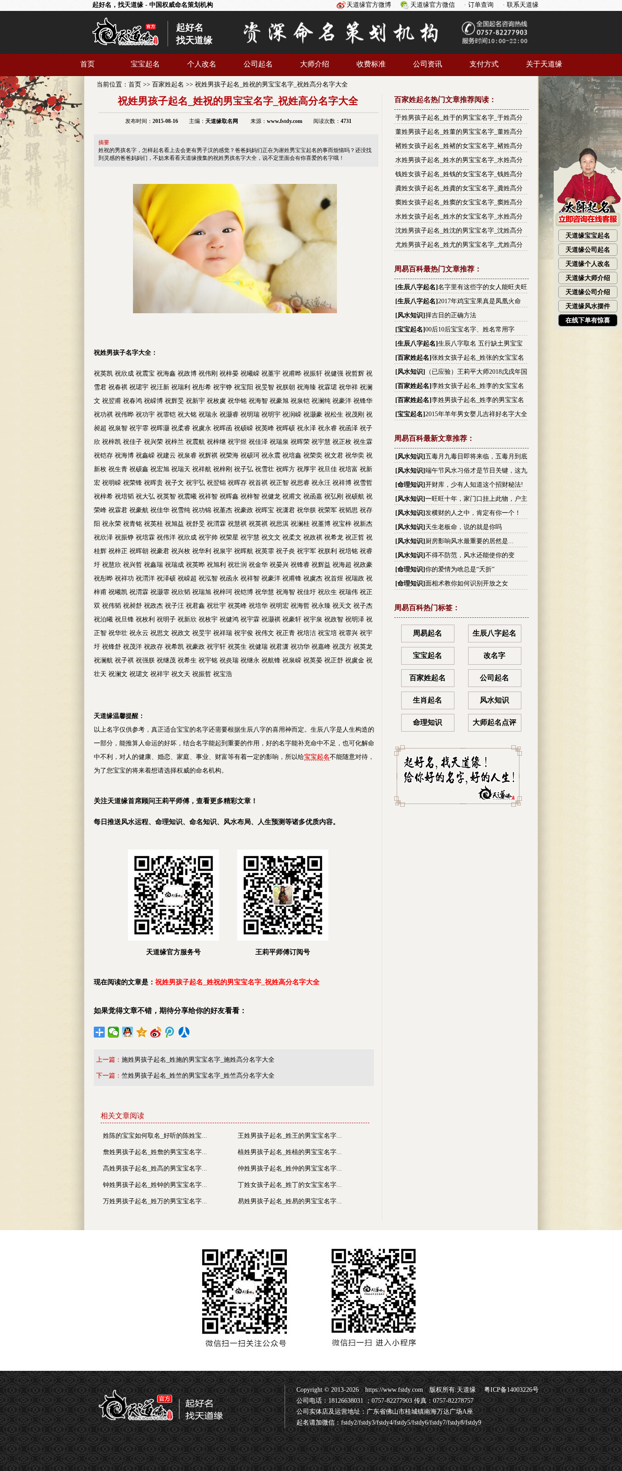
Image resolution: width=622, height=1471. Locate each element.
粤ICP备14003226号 (510, 1389)
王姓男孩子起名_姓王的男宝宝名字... (290, 1135)
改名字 (494, 655)
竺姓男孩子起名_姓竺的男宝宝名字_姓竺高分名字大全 (198, 1075)
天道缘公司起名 (588, 249)
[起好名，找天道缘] (155, 1424)
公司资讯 (427, 64)
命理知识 (410, 484)
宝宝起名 (145, 64)
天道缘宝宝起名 (588, 235)
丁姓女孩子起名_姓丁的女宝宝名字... (290, 1184)
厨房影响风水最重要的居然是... (469, 541)
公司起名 (258, 64)
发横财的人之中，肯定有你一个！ (473, 512)
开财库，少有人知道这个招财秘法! (474, 484)
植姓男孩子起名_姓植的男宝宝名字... (290, 1152)
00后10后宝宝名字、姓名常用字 (470, 329)
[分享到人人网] (184, 1032)
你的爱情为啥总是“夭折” (460, 569)
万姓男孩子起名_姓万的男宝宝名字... (155, 1201)
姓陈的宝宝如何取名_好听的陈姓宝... (155, 1135)
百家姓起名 (168, 84)
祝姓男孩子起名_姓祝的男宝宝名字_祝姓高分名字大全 (271, 84)
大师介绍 (314, 64)
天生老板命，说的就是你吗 (463, 527)
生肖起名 (427, 700)
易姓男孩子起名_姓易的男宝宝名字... (290, 1201)
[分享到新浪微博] (156, 1032)
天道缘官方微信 (432, 4)
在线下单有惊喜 (588, 320)
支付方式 (484, 64)
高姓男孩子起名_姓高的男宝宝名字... (155, 1168)
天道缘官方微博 (369, 4)
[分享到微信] (113, 1032)
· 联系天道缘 (521, 4)
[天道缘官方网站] (125, 49)
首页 (87, 64)
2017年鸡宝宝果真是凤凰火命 (479, 301)
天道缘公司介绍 (588, 292)
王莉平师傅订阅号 (282, 952)
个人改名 (201, 64)
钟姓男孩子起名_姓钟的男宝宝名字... (155, 1184)
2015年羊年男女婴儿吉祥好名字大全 (476, 414)
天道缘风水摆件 (588, 306)
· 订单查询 (479, 4)
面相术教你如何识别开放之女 (466, 583)
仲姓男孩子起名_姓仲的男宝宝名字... (290, 1168)
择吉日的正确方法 (450, 315)
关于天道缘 (544, 64)
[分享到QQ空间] (142, 1032)
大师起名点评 (494, 722)
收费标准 (371, 64)
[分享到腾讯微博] (170, 1032)
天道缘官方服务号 (173, 952)
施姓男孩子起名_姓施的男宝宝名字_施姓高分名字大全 (198, 1059)
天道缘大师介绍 (588, 278)
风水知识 (410, 315)
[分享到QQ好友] (127, 1032)
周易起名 (427, 633)
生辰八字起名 (417, 287)
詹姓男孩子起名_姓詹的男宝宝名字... (155, 1152)
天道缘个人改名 (588, 263)
